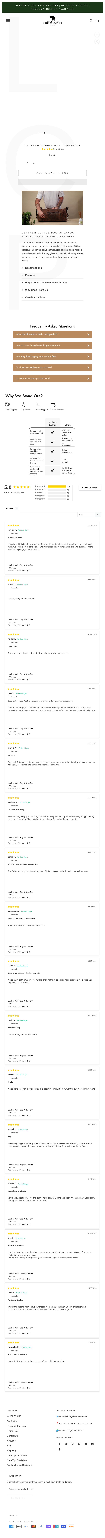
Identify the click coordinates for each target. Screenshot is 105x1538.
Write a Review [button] (91, 487)
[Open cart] (97, 20)
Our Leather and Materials (19, 1465)
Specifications (33, 268)
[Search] (91, 20)
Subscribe (19, 1498)
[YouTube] (86, 1444)
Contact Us (12, 1436)
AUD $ (11, 1515)
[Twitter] (66, 1444)
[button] (52, 182)
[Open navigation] (8, 20)
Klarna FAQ (12, 1431)
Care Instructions (35, 297)
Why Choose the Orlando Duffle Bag (46, 282)
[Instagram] (73, 1444)
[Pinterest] (79, 1444)
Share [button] (13, 568)
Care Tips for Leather (17, 1455)
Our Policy (12, 1421)
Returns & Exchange (17, 1426)
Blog (9, 1446)
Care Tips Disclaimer (17, 1460)
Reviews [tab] (9, 508)
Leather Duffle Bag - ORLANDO (20, 565)
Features (30, 275)
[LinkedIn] (92, 1444)
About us (11, 1441)
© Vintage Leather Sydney (23, 1522)
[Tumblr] (60, 1449)
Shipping (11, 1450)
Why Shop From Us (36, 290)
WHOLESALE (14, 1416)
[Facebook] (60, 1444)
